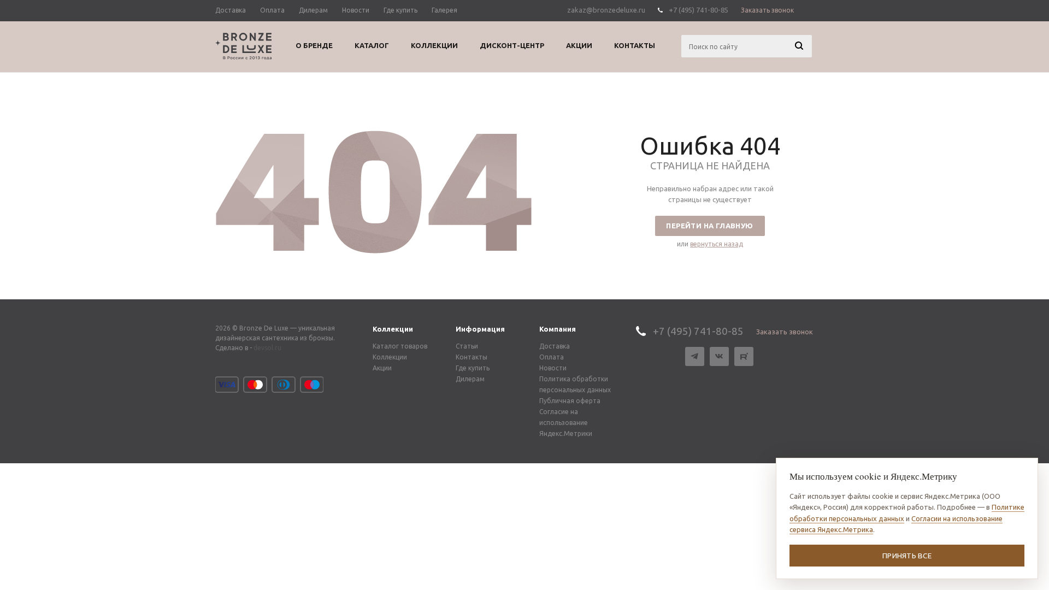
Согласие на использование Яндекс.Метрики (565, 422)
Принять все (907, 555)
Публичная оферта (569, 400)
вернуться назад (716, 243)
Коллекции (393, 329)
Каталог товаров (400, 346)
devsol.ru (267, 347)
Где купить (473, 367)
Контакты (471, 357)
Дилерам (470, 378)
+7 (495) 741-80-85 (698, 10)
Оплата (551, 357)
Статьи (467, 346)
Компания (557, 329)
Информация (480, 329)
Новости (553, 367)
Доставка (554, 346)
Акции (382, 367)
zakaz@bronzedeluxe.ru (606, 10)
